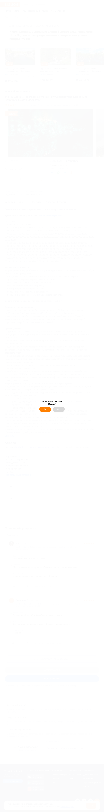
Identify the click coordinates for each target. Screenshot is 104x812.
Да (45, 409)
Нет (58, 409)
